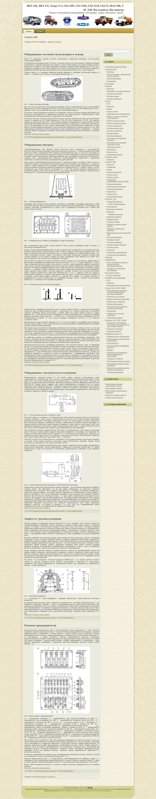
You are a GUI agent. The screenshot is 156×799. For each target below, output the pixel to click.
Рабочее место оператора (116, 301)
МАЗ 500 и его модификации (115, 278)
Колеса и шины (112, 111)
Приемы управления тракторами (118, 299)
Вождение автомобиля (115, 209)
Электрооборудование (114, 154)
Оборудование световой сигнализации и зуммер (53, 54)
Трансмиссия (111, 81)
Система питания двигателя (116, 245)
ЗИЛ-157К (109, 257)
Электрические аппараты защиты (45, 618)
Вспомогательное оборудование (118, 336)
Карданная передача (114, 172)
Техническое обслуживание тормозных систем (116, 143)
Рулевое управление (114, 126)
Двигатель (110, 72)
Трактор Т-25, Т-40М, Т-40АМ (116, 288)
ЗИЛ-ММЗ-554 (110, 260)
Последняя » (51, 777)
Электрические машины (115, 372)
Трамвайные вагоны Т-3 (114, 334)
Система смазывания (114, 99)
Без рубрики (110, 84)
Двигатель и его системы (115, 296)
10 (42, 777)
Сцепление (111, 250)
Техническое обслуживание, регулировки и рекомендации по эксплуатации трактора (118, 324)
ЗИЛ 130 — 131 (111, 199)
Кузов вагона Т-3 (113, 343)
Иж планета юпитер (112, 273)
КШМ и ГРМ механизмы (116, 204)
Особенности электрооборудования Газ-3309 (117, 180)
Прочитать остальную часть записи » (37, 134)
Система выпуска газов (115, 128)
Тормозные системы (114, 147)
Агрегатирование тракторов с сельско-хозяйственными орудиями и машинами (117, 292)
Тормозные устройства (115, 358)
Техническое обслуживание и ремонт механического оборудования (117, 354)
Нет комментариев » (76, 137)
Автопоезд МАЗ (111, 69)
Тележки (110, 350)
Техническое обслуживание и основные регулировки (117, 307)
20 (44, 777)
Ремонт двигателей (113, 275)
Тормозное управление (115, 189)
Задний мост (111, 167)
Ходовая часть (112, 152)
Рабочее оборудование (115, 304)
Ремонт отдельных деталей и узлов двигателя (117, 117)
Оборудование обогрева (38, 145)
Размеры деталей (113, 240)
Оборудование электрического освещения (50, 373)
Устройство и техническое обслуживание (116, 269)
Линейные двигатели (115, 214)
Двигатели (110, 212)
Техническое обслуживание (116, 186)
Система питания (113, 96)
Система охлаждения (114, 94)
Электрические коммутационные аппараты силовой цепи (118, 369)
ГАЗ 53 (108, 101)
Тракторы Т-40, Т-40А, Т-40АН (116, 320)
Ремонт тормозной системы (116, 123)
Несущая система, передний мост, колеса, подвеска (119, 75)
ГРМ (108, 104)
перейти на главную (54, 42)
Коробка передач (113, 177)
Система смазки (112, 247)
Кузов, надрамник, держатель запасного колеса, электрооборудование (117, 264)
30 (45, 777)
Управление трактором (115, 329)
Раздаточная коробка (114, 237)
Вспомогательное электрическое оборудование (49, 137)
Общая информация (114, 78)
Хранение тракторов (114, 331)
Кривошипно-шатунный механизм (118, 114)
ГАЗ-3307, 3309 (111, 162)
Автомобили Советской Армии (116, 67)
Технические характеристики (117, 252)
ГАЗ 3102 (109, 86)
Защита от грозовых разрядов (42, 519)
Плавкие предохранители (40, 625)
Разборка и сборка (113, 222)
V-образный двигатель (114, 201)
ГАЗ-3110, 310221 (111, 157)
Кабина (109, 109)
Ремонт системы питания (115, 121)
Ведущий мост (112, 207)
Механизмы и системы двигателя (118, 91)
